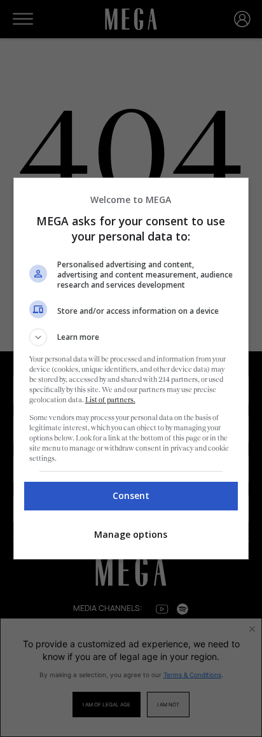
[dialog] (131, 368)
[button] (131, 337)
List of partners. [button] (110, 399)
